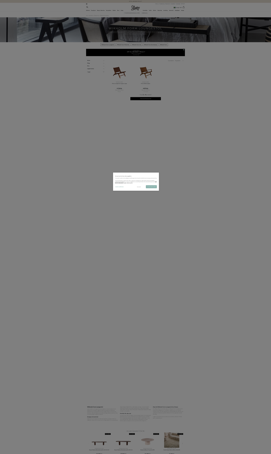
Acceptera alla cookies (151, 186)
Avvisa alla (139, 186)
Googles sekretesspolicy (128, 182)
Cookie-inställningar (119, 186)
